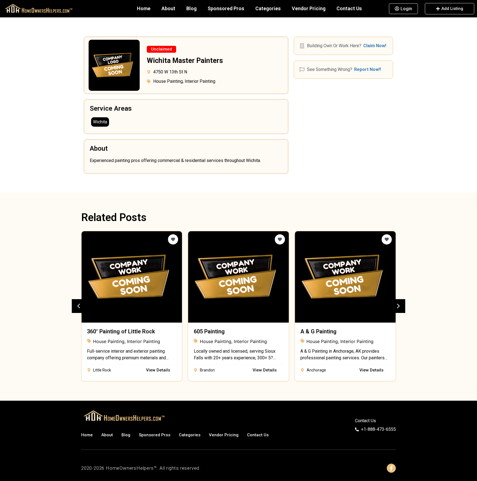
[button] (161, 49)
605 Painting (209, 331)
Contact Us (349, 8)
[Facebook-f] (391, 468)
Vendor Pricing (308, 8)
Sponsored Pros (226, 8)
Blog (191, 8)
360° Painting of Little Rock (121, 331)
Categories (268, 8)
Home (143, 8)
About (168, 8)
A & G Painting (318, 331)
